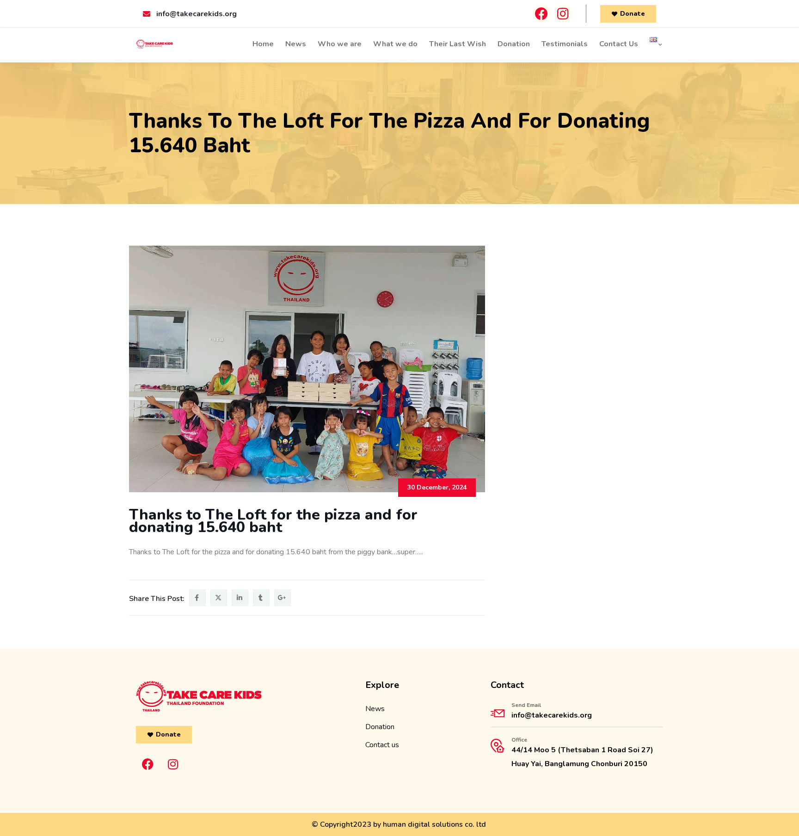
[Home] (154, 45)
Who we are (340, 44)
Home (263, 44)
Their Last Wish (457, 44)
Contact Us (618, 44)
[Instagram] (563, 14)
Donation (514, 44)
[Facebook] (542, 14)
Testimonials (564, 44)
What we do (395, 44)
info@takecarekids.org (551, 715)
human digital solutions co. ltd (434, 824)
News (295, 44)
